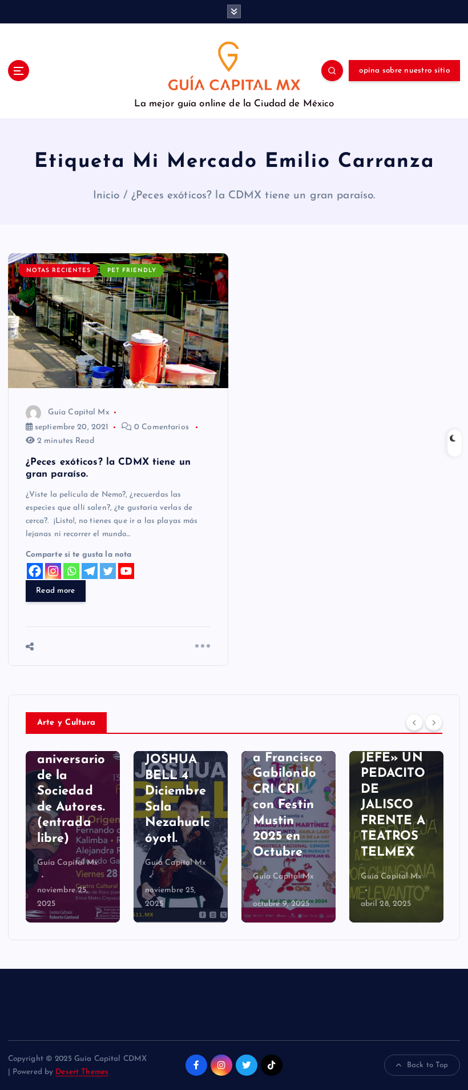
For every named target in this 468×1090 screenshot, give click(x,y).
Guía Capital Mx (79, 412)
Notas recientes (58, 270)
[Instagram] (53, 571)
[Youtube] (126, 571)
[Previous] (414, 721)
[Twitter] (108, 571)
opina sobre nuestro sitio (404, 70)
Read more (55, 590)
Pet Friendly (131, 270)
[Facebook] (35, 571)
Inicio (106, 195)
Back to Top (428, 1065)
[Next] (433, 721)
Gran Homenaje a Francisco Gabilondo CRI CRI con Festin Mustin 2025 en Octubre (288, 789)
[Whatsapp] (71, 571)
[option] (73, 837)
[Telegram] (90, 571)
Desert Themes (81, 1072)
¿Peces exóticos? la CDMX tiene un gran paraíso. (253, 195)
